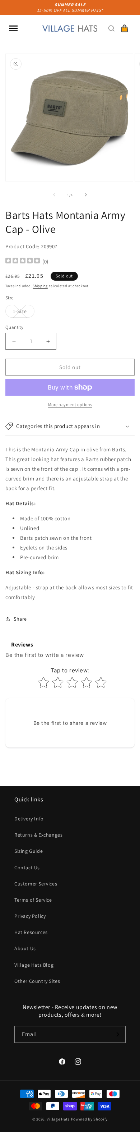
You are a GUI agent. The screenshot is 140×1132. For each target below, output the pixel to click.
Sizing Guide (28, 851)
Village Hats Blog (33, 965)
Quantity (14, 327)
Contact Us (27, 867)
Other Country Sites (37, 981)
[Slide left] (54, 195)
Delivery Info (29, 818)
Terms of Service (33, 900)
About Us (25, 948)
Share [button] (20, 619)
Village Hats (58, 1119)
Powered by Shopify (89, 1119)
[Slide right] (86, 195)
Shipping (40, 286)
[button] (13, 28)
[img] (22, 261)
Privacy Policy (30, 916)
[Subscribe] (117, 1034)
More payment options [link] (70, 404)
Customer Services (35, 883)
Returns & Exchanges (38, 835)
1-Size (23, 313)
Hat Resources (31, 932)
